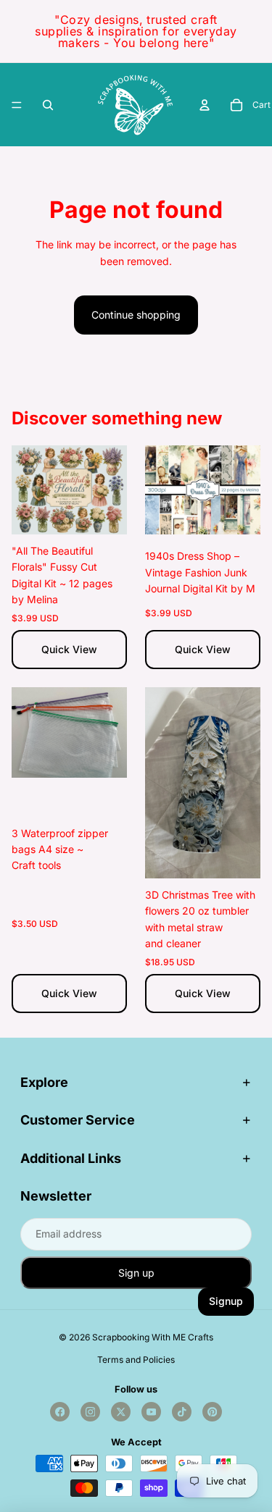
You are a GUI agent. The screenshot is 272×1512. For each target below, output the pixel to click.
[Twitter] (121, 1411)
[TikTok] (181, 1411)
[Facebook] (60, 1411)
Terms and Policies (136, 1359)
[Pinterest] (212, 1411)
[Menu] (16, 105)
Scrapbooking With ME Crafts (152, 1337)
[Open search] (48, 105)
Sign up (136, 1273)
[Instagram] (90, 1411)
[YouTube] (151, 1411)
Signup (226, 1301)
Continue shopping (136, 314)
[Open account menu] (205, 105)
